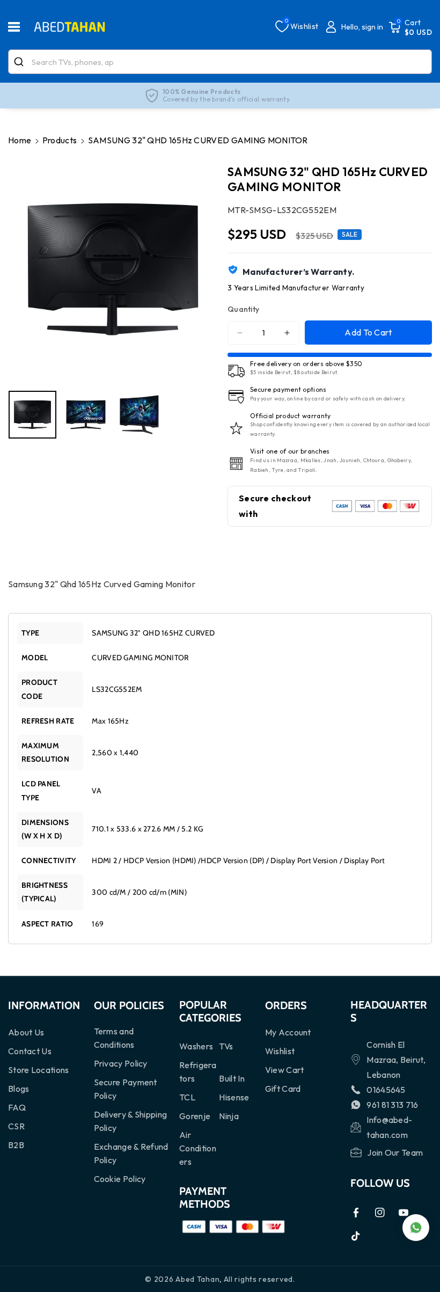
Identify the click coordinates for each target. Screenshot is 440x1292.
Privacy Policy (121, 1063)
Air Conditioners (197, 1148)
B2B (16, 1145)
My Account (288, 1032)
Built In (231, 1078)
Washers (196, 1046)
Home (19, 140)
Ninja (229, 1116)
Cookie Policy (120, 1178)
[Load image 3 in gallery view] (139, 415)
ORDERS (286, 1005)
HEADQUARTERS (388, 1011)
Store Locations (38, 1069)
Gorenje (194, 1116)
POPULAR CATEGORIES (210, 1011)
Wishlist (280, 1051)
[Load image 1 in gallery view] (32, 415)
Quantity (243, 309)
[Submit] (20, 62)
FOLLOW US (380, 1183)
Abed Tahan (197, 1279)
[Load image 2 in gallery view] (85, 415)
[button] (20, 27)
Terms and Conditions (114, 1038)
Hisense (234, 1097)
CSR (16, 1126)
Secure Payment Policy (125, 1089)
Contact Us (30, 1051)
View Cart (284, 1069)
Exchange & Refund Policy (131, 1153)
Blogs (19, 1088)
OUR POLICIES (129, 1005)
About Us (26, 1032)
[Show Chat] (415, 1227)
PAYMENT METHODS (204, 1197)
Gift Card (283, 1088)
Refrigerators (197, 1072)
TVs (226, 1046)
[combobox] (220, 61)
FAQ (17, 1107)
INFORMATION (44, 1005)
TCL (187, 1097)
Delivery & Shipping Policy (130, 1121)
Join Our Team (395, 1152)
